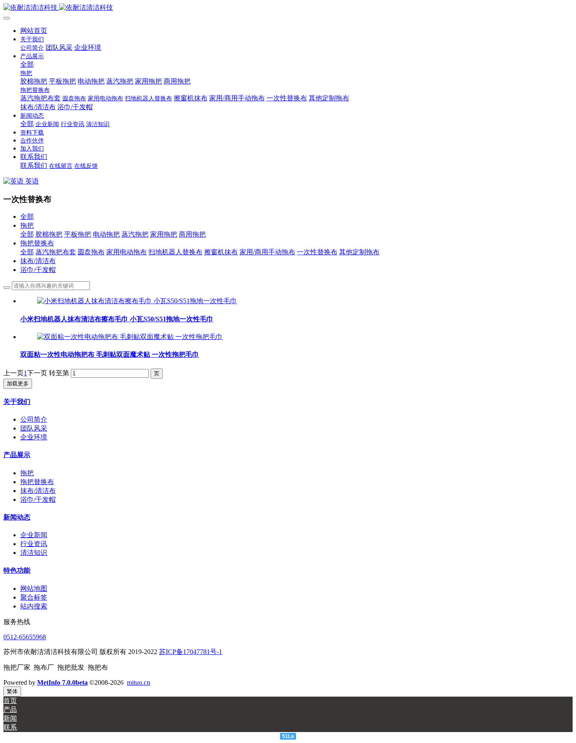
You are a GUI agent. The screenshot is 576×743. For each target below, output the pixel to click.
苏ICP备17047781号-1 (190, 651)
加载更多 (18, 383)
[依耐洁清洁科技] (288, 7)
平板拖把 (77, 234)
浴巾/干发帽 (38, 269)
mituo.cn (138, 682)
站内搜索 (33, 606)
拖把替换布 (37, 243)
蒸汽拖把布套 (55, 252)
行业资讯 (33, 543)
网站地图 (33, 588)
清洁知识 (33, 552)
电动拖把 (106, 234)
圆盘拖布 (91, 252)
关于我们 (16, 401)
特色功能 (16, 570)
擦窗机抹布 (221, 252)
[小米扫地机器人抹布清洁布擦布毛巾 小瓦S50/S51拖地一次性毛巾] (137, 300)
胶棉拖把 (48, 234)
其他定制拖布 (359, 252)
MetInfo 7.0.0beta (62, 682)
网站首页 (33, 30)
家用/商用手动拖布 (267, 252)
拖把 (27, 225)
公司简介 (33, 419)
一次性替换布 (317, 252)
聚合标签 (33, 597)
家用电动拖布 (126, 252)
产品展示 (16, 454)
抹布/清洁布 (38, 260)
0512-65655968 (24, 637)
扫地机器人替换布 (175, 252)
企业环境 (33, 437)
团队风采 (33, 428)
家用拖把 (163, 234)
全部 (27, 64)
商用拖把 (192, 234)
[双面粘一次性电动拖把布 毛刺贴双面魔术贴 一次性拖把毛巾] (130, 336)
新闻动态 (16, 517)
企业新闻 (33, 534)
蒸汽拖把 (134, 234)
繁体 (12, 691)
